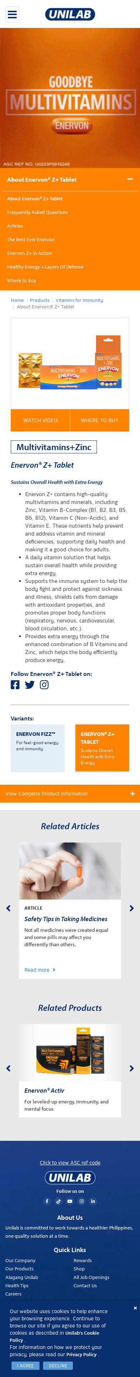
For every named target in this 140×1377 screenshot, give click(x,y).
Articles (15, 226)
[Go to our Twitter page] (32, 686)
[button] (40, 420)
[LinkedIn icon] (93, 1201)
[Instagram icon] (81, 1201)
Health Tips (17, 1285)
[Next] (131, 907)
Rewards (83, 1260)
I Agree (25, 1365)
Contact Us (85, 1285)
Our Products (19, 1268)
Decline (58, 1365)
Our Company (20, 1260)
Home (17, 300)
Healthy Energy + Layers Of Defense (45, 266)
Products (40, 300)
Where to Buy (21, 280)
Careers (13, 1293)
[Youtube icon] (70, 1201)
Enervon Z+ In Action (29, 253)
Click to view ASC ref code (70, 1162)
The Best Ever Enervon (31, 239)
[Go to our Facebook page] (18, 686)
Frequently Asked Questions (37, 212)
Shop (79, 1268)
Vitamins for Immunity (79, 300)
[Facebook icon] (47, 1201)
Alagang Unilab (21, 1277)
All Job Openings (91, 1277)
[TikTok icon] (58, 1201)
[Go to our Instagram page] (46, 686)
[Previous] (8, 907)
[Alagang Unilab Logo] (70, 1178)
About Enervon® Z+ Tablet (41, 179)
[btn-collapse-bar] (12, 14)
